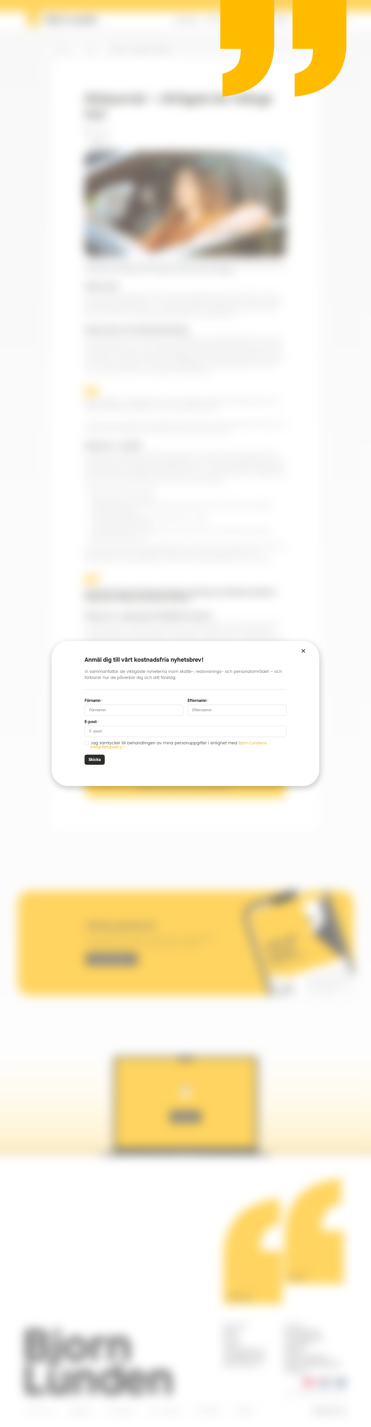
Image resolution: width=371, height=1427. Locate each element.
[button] (303, 650)
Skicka (95, 759)
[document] (185, 713)
